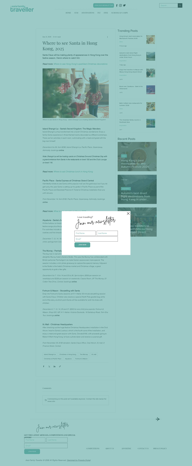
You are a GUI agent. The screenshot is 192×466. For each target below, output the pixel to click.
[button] (128, 213)
